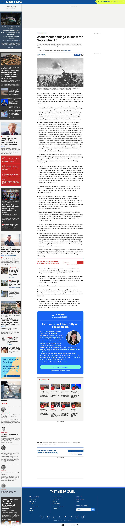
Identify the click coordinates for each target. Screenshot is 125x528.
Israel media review (53, 442)
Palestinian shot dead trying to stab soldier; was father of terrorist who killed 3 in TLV (15, 283)
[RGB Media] (63, 525)
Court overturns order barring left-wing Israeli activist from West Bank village (14, 293)
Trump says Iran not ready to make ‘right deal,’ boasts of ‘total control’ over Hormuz (9, 141)
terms (78, 264)
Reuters (12, 106)
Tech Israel (32, 503)
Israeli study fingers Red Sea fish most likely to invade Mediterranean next (10, 34)
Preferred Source (67, 50)
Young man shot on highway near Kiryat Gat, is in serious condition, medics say (10, 168)
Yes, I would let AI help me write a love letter (10, 473)
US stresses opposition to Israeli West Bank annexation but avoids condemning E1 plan (75, 413)
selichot (53, 444)
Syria (50, 444)
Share (78, 54)
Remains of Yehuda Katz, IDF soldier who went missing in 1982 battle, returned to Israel (14, 349)
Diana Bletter (11, 38)
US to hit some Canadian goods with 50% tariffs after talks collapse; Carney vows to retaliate (10, 160)
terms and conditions (57, 496)
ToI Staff (18, 107)
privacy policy (56, 499)
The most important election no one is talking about (10, 453)
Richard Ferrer (4, 432)
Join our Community (104, 2)
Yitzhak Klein (3, 489)
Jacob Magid (4, 78)
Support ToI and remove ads (117, 1)
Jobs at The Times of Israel (58, 506)
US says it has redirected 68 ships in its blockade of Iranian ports (10, 175)
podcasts (31, 510)
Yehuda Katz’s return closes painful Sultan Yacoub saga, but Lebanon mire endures (13, 340)
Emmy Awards (45, 444)
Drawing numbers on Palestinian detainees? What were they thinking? (10, 416)
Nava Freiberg (10, 344)
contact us (55, 508)
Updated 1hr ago (9, 136)
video (30, 513)
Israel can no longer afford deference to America (8, 491)
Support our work (60, 367)
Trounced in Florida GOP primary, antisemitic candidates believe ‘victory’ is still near (55, 413)
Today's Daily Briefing (10, 360)
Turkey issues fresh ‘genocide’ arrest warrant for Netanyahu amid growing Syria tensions (10, 504)
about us (55, 501)
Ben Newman (3, 470)
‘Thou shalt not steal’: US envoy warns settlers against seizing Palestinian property (75, 394)
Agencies (10, 78)
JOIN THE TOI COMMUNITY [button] (75, 451)
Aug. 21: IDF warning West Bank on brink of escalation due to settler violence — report (14, 272)
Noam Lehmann (12, 107)
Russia (39, 444)
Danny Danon (3, 451)
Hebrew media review (62, 442)
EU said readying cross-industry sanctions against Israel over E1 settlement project (44, 394)
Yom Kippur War (76, 442)
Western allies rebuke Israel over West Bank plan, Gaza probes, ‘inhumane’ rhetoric (15, 113)
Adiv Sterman (41, 54)
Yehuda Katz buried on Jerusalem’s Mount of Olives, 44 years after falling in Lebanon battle (10, 322)
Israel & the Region (34, 496)
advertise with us (56, 503)
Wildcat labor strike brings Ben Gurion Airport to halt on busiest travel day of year (44, 412)
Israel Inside (45, 442)
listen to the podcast (12, 376)
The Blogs (31, 508)
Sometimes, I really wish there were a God (9, 435)
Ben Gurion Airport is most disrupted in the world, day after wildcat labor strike (55, 394)
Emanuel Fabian (13, 255)
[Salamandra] (75, 524)
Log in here (80, 454)
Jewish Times (32, 499)
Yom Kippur (69, 442)
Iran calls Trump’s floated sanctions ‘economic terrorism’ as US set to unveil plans (65, 394)
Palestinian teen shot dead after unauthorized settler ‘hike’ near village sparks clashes (10, 250)
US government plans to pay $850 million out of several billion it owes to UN (10, 182)
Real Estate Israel (33, 506)
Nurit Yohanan (17, 106)
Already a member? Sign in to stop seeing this (60, 370)
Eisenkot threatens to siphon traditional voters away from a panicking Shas (65, 412)
